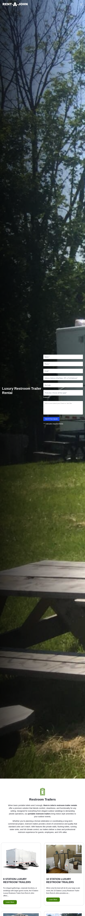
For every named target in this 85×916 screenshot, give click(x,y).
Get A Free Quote (51, 419)
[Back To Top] (82, 913)
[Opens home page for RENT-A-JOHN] (15, 4)
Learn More (10, 902)
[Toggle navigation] (81, 4)
